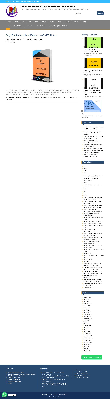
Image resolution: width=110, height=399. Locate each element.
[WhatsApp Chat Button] (4, 394)
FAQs (85, 195)
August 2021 (87, 344)
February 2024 (88, 314)
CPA (9, 22)
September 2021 (88, 342)
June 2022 (86, 327)
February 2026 (88, 303)
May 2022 (86, 329)
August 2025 (87, 306)
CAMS (44, 22)
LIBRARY (29, 26)
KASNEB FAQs (88, 253)
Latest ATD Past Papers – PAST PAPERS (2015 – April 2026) (93, 92)
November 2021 (88, 338)
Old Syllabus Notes (89, 287)
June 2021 (86, 346)
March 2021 (87, 351)
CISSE (52, 22)
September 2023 (88, 318)
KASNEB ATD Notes (35, 97)
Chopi (59, 397)
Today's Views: (80, 372)
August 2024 (87, 308)
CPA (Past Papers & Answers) (58, 26)
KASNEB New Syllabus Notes (48, 97)
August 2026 (87, 297)
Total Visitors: (80, 377)
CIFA (16, 22)
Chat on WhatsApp (93, 357)
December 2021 (88, 336)
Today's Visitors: (81, 373)
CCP (36, 22)
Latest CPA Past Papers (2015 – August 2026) (92, 50)
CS (23, 22)
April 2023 (86, 323)
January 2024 (87, 316)
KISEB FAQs (87, 261)
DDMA (68, 22)
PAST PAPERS (40, 26)
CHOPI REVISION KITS (15, 26)
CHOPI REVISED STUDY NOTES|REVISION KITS (47, 6)
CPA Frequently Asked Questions (93, 148)
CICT (84, 22)
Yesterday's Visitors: (82, 375)
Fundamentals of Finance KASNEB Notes (18, 97)
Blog (85, 168)
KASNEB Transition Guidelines (16, 376)
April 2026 (86, 301)
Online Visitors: (80, 370)
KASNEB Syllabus (88, 259)
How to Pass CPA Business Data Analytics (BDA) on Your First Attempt (93, 132)
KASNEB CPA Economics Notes (92, 223)
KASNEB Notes (60, 97)
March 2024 (87, 312)
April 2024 (86, 310)
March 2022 (87, 331)
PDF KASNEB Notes (69, 97)
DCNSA (76, 22)
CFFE (59, 22)
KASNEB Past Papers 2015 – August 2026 (93, 71)
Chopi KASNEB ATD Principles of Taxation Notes (24, 40)
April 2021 (86, 349)
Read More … (53, 94)
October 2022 (87, 325)
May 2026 (86, 299)
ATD (29, 22)
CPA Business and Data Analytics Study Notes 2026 (27, 1)
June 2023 (86, 321)
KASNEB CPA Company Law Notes (93, 221)
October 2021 (87, 340)
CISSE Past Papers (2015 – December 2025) (54, 383)
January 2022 (87, 333)
